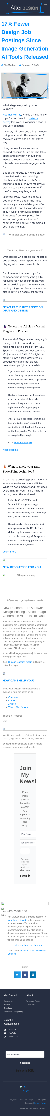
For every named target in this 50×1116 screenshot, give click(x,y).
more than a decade (17, 920)
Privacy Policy (40, 1103)
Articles (12, 704)
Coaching (13, 697)
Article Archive (27, 950)
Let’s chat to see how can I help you (25, 945)
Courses (12, 700)
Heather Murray (12, 114)
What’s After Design (18, 707)
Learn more (9, 551)
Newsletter (41, 950)
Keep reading (10, 449)
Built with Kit (25, 875)
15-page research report (20, 662)
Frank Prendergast (23, 442)
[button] (45, 3)
